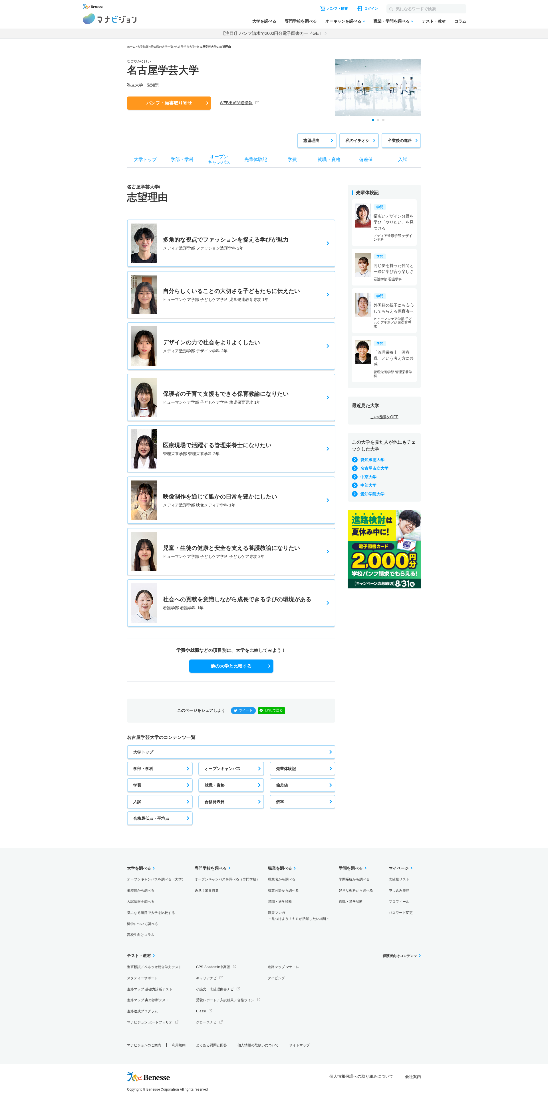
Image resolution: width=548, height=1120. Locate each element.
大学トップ (143, 752)
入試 (137, 801)
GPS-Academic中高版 (213, 967)
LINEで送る (274, 710)
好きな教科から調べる (356, 890)
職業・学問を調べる (392, 21)
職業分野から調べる (283, 890)
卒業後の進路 (400, 140)
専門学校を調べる (301, 21)
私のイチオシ (358, 140)
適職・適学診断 (280, 902)
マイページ (399, 868)
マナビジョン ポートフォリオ (149, 1022)
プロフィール (399, 902)
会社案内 (413, 1076)
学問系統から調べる (354, 879)
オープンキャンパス (223, 768)
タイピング (276, 978)
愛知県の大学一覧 (161, 46)
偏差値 (282, 785)
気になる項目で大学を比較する (151, 913)
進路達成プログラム (142, 1011)
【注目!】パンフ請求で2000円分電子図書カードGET (271, 33)
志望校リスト (399, 879)
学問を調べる (351, 868)
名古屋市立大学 (374, 468)
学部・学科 (143, 768)
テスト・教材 (434, 21)
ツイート (246, 710)
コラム (460, 21)
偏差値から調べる (140, 890)
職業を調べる (280, 868)
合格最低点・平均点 (151, 818)
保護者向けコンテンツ (400, 956)
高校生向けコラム (140, 935)
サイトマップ (299, 1045)
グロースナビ (206, 1022)
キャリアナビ (206, 978)
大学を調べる (264, 21)
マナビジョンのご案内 (144, 1045)
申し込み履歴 (399, 890)
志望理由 (311, 140)
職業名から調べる (281, 879)
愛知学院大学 (372, 494)
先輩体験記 (286, 768)
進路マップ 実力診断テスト (148, 1000)
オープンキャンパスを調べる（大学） (156, 879)
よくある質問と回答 (211, 1045)
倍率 (280, 801)
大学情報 (143, 46)
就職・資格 (215, 785)
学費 (137, 785)
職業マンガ (299, 916)
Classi (201, 1011)
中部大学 (368, 485)
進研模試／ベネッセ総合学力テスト (154, 967)
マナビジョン (110, 18)
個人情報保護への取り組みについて (361, 1076)
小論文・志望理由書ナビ (215, 989)
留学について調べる (142, 924)
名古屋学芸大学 (185, 46)
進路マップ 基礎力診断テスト (149, 989)
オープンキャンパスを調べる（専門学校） (227, 879)
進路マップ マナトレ (283, 967)
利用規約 (179, 1045)
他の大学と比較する (231, 665)
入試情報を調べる (140, 902)
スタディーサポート (142, 978)
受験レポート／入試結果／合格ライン (225, 1000)
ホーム (131, 46)
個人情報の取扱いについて (258, 1045)
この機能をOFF (384, 417)
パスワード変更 (401, 913)
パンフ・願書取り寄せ (169, 102)
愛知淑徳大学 (372, 460)
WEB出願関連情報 (236, 102)
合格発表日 (215, 801)
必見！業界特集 (207, 890)
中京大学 (368, 477)
